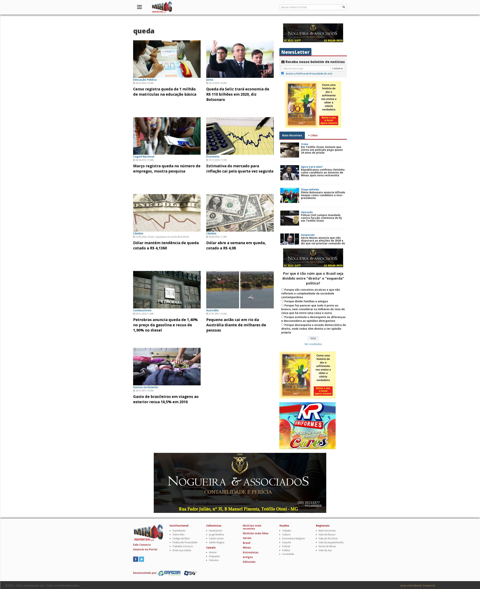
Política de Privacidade (184, 542)
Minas (247, 547)
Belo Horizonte (327, 530)
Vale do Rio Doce (328, 538)
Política (286, 550)
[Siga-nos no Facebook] (135, 558)
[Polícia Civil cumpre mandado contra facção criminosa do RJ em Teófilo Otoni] (289, 218)
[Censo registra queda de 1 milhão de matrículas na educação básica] (167, 58)
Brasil (246, 543)
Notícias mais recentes (252, 527)
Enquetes (214, 556)
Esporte (286, 542)
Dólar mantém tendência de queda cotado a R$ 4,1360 (166, 245)
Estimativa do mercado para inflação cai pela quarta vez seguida (239, 168)
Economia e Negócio (293, 538)
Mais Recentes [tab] (292, 135)
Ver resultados (313, 344)
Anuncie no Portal (145, 549)
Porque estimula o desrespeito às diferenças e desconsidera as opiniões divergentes (313, 319)
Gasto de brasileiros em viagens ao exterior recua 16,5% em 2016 (166, 399)
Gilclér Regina (216, 542)
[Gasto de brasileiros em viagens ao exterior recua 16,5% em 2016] (167, 366)
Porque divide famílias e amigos (306, 301)
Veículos (214, 560)
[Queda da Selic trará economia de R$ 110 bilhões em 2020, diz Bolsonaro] (240, 58)
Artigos (248, 557)
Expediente (178, 530)
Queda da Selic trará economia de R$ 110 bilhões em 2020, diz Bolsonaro (237, 94)
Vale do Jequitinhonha (331, 542)
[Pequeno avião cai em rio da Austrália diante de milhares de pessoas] (240, 289)
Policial (286, 546)
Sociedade (288, 554)
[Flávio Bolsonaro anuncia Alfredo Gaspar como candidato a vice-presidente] (289, 195)
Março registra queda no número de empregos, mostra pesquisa (166, 168)
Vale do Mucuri (327, 534)
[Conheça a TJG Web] (190, 573)
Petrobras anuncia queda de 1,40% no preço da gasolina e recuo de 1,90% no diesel (165, 325)
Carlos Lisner (216, 538)
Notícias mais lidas (255, 533)
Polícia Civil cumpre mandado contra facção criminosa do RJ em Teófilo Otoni (321, 218)
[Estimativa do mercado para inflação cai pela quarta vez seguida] (240, 135)
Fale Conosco (142, 544)
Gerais (247, 538)
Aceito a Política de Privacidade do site (309, 73)
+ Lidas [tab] (313, 135)
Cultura (286, 534)
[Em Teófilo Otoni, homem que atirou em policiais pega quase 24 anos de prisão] (289, 150)
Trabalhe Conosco (182, 546)
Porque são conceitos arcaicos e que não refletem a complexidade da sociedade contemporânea (310, 293)
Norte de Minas (327, 546)
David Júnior (215, 530)
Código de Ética (181, 538)
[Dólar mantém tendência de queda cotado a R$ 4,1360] (167, 212)
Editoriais (249, 561)
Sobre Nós (178, 534)
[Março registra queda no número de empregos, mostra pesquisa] (167, 135)
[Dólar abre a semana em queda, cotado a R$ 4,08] (240, 212)
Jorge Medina (216, 534)
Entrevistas (250, 552)
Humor (213, 552)
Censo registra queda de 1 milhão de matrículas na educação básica (164, 91)
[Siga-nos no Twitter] (141, 558)
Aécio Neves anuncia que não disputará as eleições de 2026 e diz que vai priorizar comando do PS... (323, 242)
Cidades (286, 530)
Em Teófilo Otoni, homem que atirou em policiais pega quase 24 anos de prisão (322, 150)
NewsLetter (295, 52)
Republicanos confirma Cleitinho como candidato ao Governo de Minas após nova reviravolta (323, 172)
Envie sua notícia (181, 550)
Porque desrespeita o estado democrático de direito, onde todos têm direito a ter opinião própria (313, 328)
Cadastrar (337, 68)
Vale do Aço (325, 550)
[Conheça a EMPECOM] (169, 573)
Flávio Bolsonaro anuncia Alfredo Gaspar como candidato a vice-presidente (323, 195)
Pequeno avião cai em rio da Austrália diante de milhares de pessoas (236, 325)
